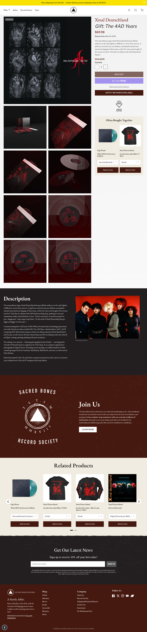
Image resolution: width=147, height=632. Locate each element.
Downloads (81, 608)
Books (44, 605)
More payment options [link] (119, 87)
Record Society (26, 10)
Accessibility (90, 628)
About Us (80, 595)
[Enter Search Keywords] (135, 10)
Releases (45, 598)
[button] (142, 10)
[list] (47, 150)
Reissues (45, 611)
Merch (44, 601)
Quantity (98, 62)
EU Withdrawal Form (84, 611)
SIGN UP (111, 564)
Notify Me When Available (119, 93)
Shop (6, 10)
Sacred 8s (46, 608)
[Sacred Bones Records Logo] (73, 10)
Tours (37, 10)
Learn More (88, 429)
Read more (100, 59)
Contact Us (81, 605)
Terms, (76, 628)
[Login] (129, 10)
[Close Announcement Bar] (144, 2)
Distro (44, 614)
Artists (15, 10)
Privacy (81, 628)
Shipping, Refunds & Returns (87, 601)
